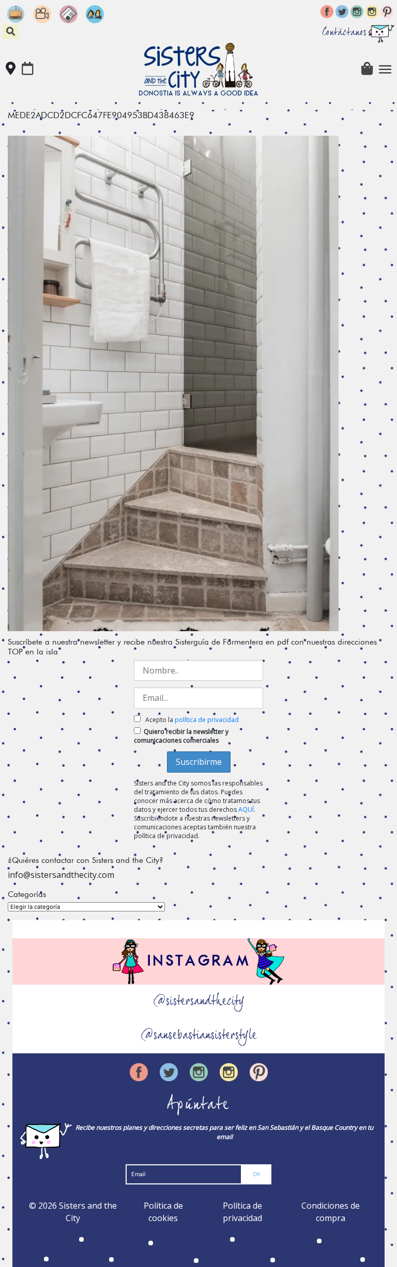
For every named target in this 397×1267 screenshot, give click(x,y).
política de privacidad (207, 719)
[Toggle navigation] (385, 69)
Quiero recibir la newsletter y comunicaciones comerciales (181, 736)
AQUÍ (246, 809)
